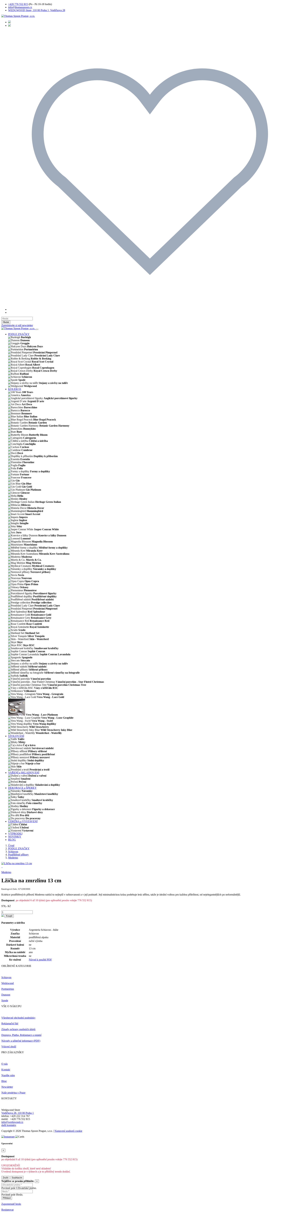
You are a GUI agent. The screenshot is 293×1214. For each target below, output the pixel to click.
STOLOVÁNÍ (16, 736)
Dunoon (5, 994)
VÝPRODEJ (15, 833)
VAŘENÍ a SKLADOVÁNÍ (23, 772)
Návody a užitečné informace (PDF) (20, 1040)
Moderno (13, 857)
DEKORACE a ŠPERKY (22, 787)
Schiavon (13, 851)
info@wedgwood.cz (12, 1122)
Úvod (11, 845)
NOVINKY (14, 836)
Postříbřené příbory (18, 854)
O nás (4, 1063)
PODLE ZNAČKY (19, 334)
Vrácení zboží (8, 1046)
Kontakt (5, 1069)
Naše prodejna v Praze (13, 1092)
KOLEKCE (14, 389)
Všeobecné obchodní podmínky (18, 1017)
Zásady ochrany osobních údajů (18, 1029)
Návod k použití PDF (40, 959)
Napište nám (8, 1075)
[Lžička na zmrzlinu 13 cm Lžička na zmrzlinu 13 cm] (16, 863)
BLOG (12, 839)
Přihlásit (7, 1198)
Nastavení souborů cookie (68, 1130)
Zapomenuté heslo (11, 1203)
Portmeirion (7, 988)
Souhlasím (17, 1177)
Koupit (9, 916)
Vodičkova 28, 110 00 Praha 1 (17, 1113)
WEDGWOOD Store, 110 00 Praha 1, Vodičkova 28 (36, 10)
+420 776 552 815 (18, 4)
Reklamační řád (9, 1023)
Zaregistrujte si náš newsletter (17, 325)
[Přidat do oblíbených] (3, 915)
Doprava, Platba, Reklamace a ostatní (21, 1035)
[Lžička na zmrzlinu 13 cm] (1, 866)
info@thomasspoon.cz (20, 7)
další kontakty (8, 1125)
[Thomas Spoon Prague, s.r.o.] (18, 16)
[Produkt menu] (37, 329)
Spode (4, 1000)
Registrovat (7, 1209)
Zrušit (5, 1177)
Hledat (6, 322)
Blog (4, 1081)
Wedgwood (7, 983)
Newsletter (7, 1086)
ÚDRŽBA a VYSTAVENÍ (22, 821)
